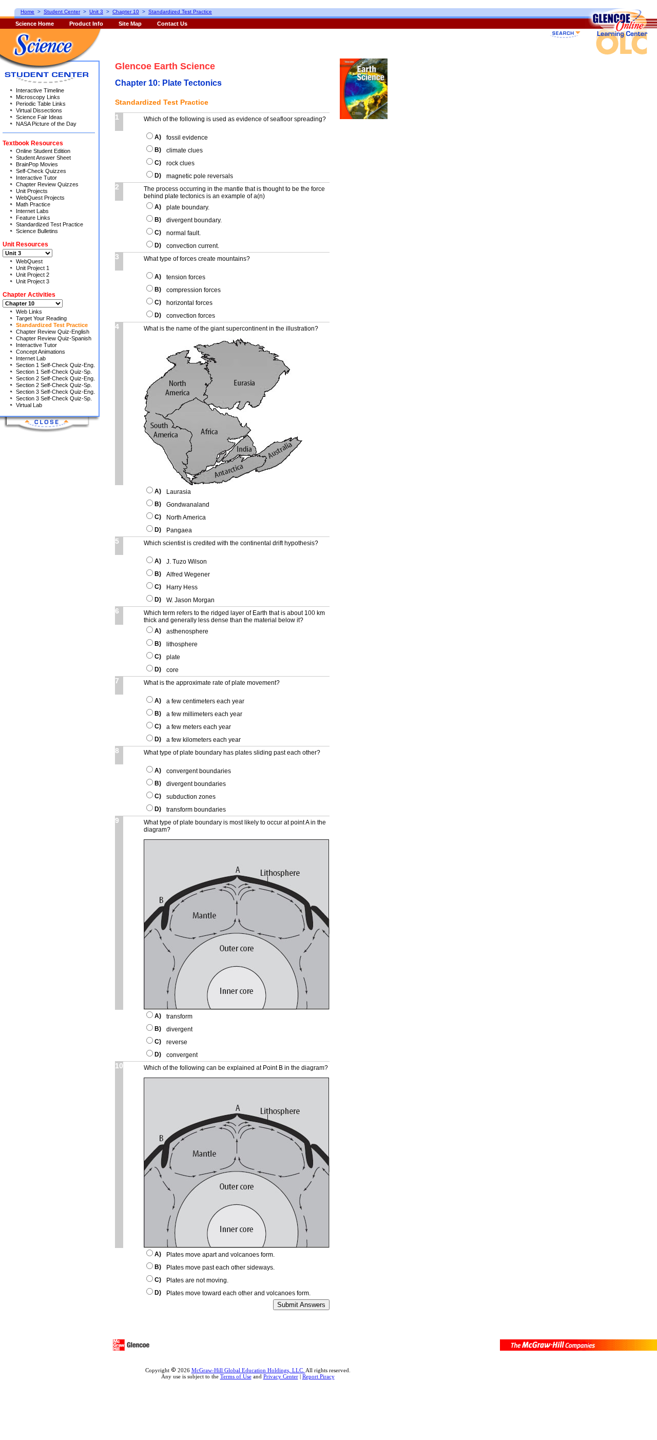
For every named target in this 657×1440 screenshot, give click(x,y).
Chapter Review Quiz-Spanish (53, 338)
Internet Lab (31, 358)
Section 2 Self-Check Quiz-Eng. (55, 378)
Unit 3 (96, 11)
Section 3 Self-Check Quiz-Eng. (55, 392)
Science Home (34, 24)
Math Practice (33, 204)
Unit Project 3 (32, 281)
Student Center (62, 11)
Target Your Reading (41, 318)
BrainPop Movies (37, 164)
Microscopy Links (38, 97)
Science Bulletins (37, 231)
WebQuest (29, 261)
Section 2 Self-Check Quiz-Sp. (54, 385)
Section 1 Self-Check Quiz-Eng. (55, 365)
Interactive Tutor (36, 178)
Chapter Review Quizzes (47, 184)
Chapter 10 (125, 11)
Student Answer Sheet (43, 158)
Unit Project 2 (32, 275)
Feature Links (33, 218)
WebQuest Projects (40, 198)
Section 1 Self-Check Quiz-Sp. (54, 372)
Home (27, 11)
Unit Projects (32, 191)
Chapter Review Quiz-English (52, 332)
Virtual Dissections (39, 110)
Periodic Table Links (41, 104)
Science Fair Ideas (39, 117)
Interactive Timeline (40, 90)
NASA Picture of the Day (46, 124)
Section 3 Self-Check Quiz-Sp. (54, 398)
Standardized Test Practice (49, 224)
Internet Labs (32, 211)
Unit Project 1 (32, 268)
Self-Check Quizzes (41, 171)
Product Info (86, 24)
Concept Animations (40, 352)
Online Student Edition (43, 151)
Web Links (29, 312)
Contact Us (172, 24)
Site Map (130, 24)
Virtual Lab (29, 405)
